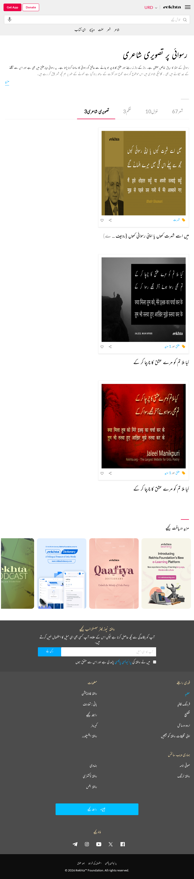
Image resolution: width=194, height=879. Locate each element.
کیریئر (94, 725)
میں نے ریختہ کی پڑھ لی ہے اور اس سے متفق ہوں (113, 661)
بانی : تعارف (90, 704)
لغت (100, 29)
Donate (31, 7)
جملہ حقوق (81, 863)
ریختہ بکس (91, 787)
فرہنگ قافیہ (183, 704)
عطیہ (187, 693)
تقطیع (187, 715)
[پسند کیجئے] (102, 220)
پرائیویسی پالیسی (123, 661)
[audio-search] (10, 19)
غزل (151, 111)
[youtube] (99, 844)
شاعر (116, 29)
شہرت (176, 220)
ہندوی (93, 765)
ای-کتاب (80, 29)
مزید (7, 81)
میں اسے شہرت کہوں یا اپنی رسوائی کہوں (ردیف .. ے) (146, 235)
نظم (127, 111)
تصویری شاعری (96, 111)
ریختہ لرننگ (183, 776)
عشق (178, 346)
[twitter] (111, 844)
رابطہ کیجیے (91, 715)
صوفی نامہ (185, 765)
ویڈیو (91, 29)
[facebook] (122, 844)
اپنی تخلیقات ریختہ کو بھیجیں (175, 736)
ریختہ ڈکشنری (90, 776)
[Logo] (172, 7)
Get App (12, 7)
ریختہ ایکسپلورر (89, 736)
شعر (177, 111)
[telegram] (75, 844)
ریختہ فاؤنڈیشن (89, 693)
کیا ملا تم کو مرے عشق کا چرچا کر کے (161, 362)
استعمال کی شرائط (94, 863)
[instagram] (87, 844)
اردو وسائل (183, 725)
